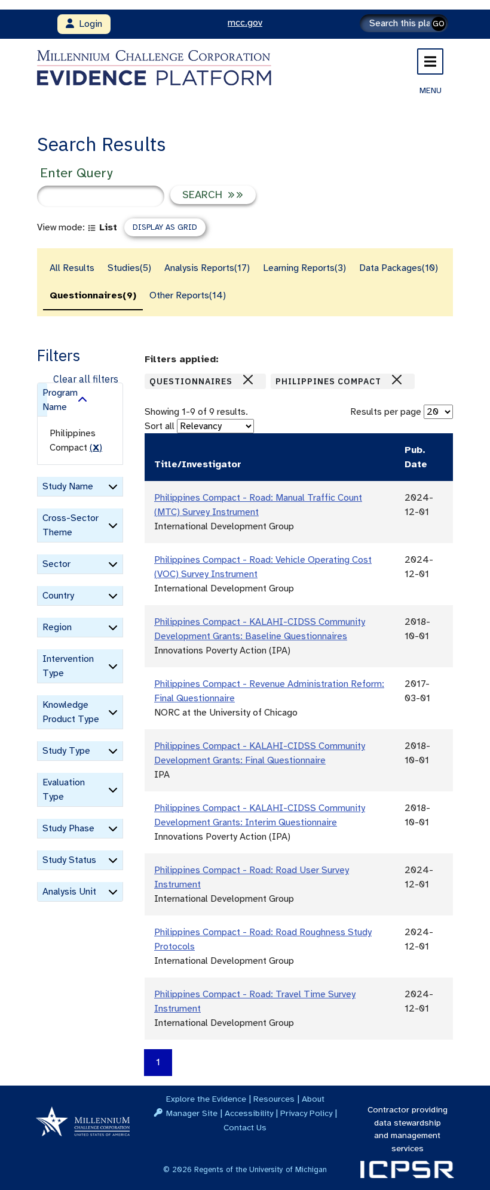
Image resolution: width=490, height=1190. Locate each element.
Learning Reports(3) (304, 268)
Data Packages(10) (398, 268)
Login (88, 24)
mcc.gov (245, 23)
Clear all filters (85, 379)
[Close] (248, 379)
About (313, 1098)
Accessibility (249, 1113)
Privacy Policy (306, 1113)
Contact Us (245, 1127)
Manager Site (192, 1113)
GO (439, 24)
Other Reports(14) (187, 295)
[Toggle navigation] (430, 61)
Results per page (385, 412)
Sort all (159, 426)
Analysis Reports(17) (207, 268)
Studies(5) (129, 268)
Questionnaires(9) (93, 295)
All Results (72, 268)
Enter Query (76, 173)
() (96, 448)
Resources (274, 1098)
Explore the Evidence (206, 1098)
